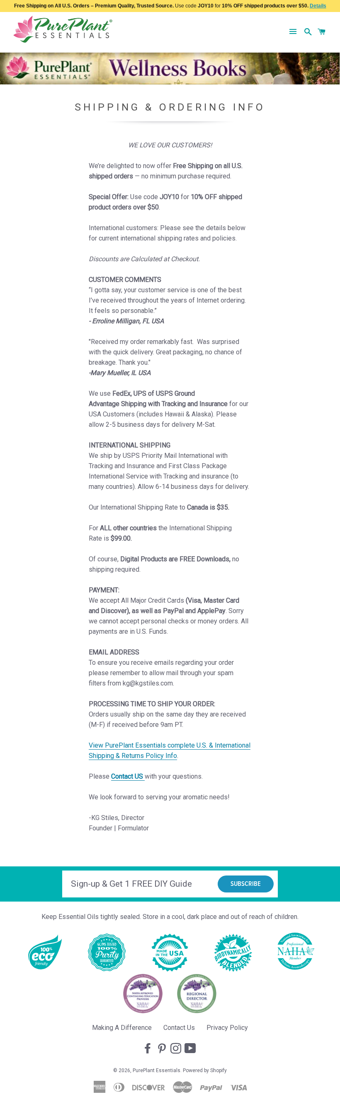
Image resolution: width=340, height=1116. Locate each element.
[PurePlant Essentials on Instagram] (176, 1049)
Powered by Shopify (205, 1070)
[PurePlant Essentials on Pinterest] (162, 1049)
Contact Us (179, 1028)
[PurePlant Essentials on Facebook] (148, 1049)
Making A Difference (122, 1028)
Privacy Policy (227, 1028)
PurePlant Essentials (156, 1070)
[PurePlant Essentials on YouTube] (191, 1049)
